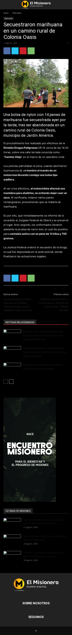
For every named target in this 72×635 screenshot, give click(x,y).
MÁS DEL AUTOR (48, 322)
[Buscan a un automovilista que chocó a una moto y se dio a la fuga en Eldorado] (12, 335)
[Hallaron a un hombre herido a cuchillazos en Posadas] (12, 369)
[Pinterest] (23, 50)
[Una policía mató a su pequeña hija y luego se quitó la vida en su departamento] (12, 352)
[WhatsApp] (31, 50)
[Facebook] (6, 50)
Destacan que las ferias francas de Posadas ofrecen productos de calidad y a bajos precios (17, 305)
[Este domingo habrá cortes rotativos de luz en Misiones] (12, 539)
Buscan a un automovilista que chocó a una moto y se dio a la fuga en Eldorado (43, 335)
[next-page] (11, 381)
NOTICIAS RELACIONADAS (20, 322)
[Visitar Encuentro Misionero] (36, 450)
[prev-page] (5, 381)
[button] (6, 4)
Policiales (16, 12)
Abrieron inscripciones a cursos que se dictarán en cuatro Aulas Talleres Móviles (53, 305)
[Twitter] (15, 50)
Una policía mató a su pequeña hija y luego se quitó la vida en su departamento (44, 352)
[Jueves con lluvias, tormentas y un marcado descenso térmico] (12, 557)
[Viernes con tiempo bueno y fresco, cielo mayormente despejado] (12, 524)
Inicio (6, 12)
